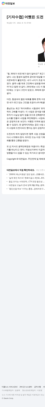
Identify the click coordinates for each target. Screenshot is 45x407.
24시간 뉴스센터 (26, 387)
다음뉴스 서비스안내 (9, 387)
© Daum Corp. (8, 398)
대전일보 (10, 3)
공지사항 (37, 387)
